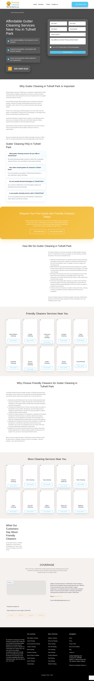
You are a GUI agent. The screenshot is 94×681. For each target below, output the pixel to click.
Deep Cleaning (30, 649)
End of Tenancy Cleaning (33, 655)
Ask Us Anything (56, 231)
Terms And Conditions (74, 646)
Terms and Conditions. (74, 47)
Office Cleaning (51, 643)
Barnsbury (41, 615)
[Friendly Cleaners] (12, 4)
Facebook (77, 665)
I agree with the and (65, 47)
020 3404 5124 (58, 596)
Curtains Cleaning (31, 646)
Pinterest (83, 665)
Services (40, 4)
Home (35, 4)
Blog (70, 649)
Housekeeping (30, 663)
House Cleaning (31, 661)
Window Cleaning (52, 663)
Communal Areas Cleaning (33, 643)
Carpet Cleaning (31, 641)
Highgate (30, 615)
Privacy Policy (63, 47)
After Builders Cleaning (32, 638)
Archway (11, 615)
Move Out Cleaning (52, 641)
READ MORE (13, 340)
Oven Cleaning (51, 649)
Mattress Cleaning (52, 638)
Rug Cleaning (51, 658)
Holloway (20, 615)
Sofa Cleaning (51, 661)
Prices (48, 4)
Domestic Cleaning (31, 652)
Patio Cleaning (51, 652)
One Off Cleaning (52, 646)
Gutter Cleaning (31, 658)
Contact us (54, 4)
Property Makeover (52, 655)
